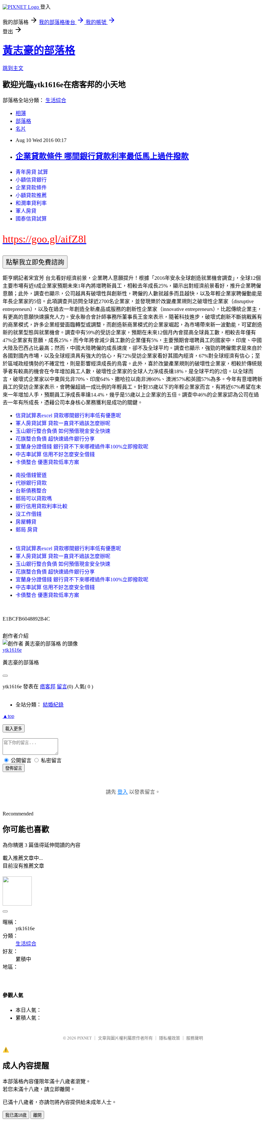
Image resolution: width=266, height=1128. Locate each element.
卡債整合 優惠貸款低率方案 (47, 462)
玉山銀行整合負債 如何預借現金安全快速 (63, 431)
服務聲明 (194, 1038)
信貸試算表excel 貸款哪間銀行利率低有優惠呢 (68, 415)
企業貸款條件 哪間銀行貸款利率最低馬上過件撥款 (102, 156)
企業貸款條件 (31, 187)
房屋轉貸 (26, 522)
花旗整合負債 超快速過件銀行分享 (55, 439)
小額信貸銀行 (31, 180)
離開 (37, 1115)
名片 (21, 129)
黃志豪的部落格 (39, 50)
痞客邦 (47, 686)
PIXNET (84, 1038)
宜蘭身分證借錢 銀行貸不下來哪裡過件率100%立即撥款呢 (82, 446)
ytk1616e (12, 650)
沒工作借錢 (29, 514)
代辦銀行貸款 (31, 483)
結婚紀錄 (53, 704)
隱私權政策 (169, 1038)
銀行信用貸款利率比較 (41, 506)
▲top (8, 716)
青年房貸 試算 (32, 172)
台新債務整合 (31, 490)
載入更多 (13, 728)
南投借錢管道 (31, 475)
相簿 (21, 113)
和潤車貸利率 (31, 203)
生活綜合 (55, 100)
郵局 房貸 (27, 529)
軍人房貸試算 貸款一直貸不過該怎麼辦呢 (63, 423)
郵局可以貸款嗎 (34, 498)
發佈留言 (13, 768)
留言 (62, 686)
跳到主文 (13, 68)
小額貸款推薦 (31, 195)
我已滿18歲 (16, 1115)
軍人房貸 (26, 211)
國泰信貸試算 (31, 218)
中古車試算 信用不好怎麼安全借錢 (55, 454)
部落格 (23, 121)
